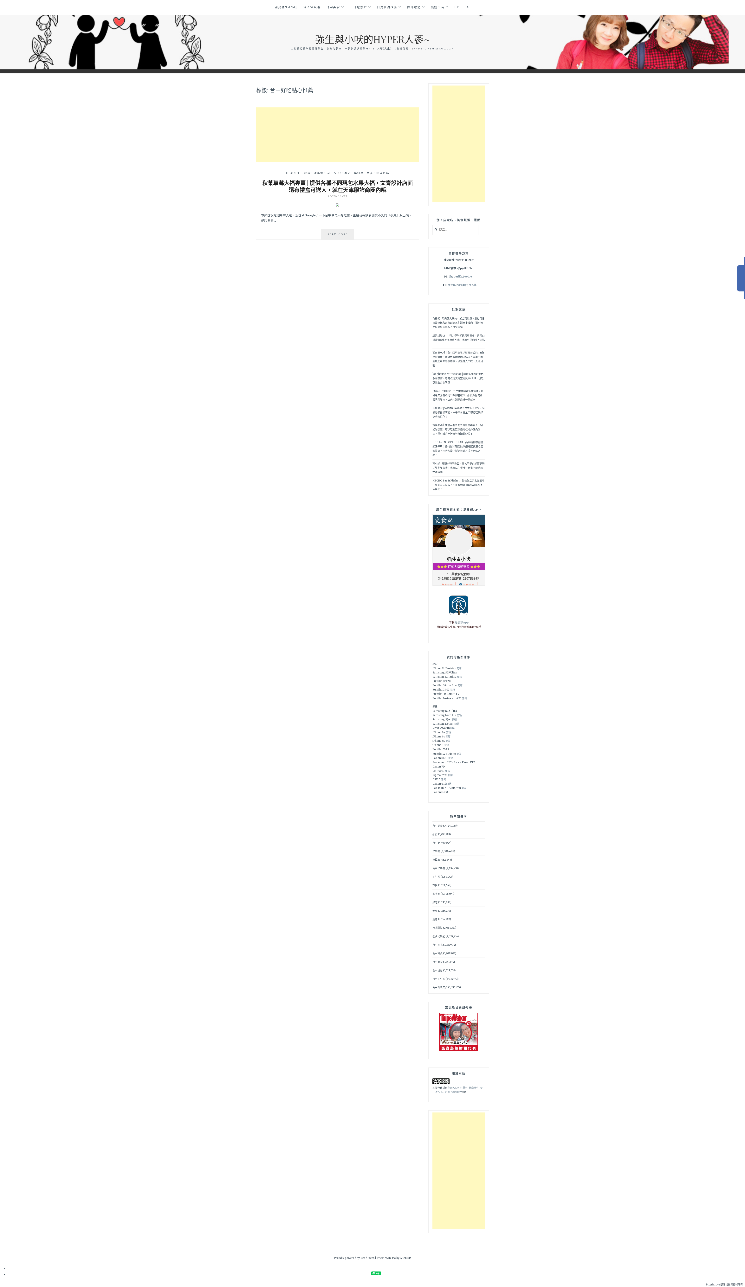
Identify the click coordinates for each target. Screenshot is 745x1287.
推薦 (434, 834)
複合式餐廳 (438, 936)
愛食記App (462, 622)
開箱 (459, 668)
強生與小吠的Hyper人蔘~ (372, 39)
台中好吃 (437, 944)
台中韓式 (437, 953)
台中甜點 (437, 970)
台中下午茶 (438, 979)
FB (457, 7)
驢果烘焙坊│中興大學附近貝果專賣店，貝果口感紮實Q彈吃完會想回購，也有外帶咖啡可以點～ (458, 340)
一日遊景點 (358, 7)
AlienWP (405, 1258)
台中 (434, 842)
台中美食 (333, 7)
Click (741, 278)
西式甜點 (437, 927)
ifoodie (294, 173)
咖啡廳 (436, 893)
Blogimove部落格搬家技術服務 (724, 1284)
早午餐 (436, 851)
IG (468, 7)
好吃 (434, 902)
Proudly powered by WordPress (354, 1258)
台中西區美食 (440, 987)
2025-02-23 (337, 196)
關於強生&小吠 (286, 7)
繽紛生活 (437, 7)
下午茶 (436, 876)
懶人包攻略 (312, 7)
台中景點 (437, 962)
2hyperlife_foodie (460, 276)
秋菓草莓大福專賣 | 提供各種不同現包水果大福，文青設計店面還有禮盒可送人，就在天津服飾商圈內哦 (337, 186)
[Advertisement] (337, 134)
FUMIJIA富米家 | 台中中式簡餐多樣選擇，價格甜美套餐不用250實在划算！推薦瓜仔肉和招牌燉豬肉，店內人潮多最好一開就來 (457, 395)
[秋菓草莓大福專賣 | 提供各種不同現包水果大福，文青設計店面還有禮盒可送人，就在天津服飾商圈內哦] (337, 205)
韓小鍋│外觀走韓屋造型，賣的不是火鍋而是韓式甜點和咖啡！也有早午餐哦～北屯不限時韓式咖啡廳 (458, 468)
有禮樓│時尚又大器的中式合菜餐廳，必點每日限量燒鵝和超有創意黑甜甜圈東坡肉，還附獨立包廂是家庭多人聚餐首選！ (458, 323)
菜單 (434, 859)
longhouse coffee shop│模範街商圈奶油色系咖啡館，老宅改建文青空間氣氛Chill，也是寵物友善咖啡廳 (457, 378)
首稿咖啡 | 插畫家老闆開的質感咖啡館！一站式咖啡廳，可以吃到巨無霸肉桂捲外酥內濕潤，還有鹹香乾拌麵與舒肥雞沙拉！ (457, 429)
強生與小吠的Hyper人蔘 (462, 285)
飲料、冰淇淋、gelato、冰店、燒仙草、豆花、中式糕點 (346, 173)
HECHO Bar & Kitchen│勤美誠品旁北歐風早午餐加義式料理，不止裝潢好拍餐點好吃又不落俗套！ (458, 485)
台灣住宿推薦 (387, 7)
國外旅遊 (414, 7)
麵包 (434, 919)
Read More (340, 235)
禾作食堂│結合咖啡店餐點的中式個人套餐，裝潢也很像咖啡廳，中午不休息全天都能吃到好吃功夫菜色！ (458, 412)
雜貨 (434, 885)
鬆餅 (434, 911)
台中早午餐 (438, 868)
